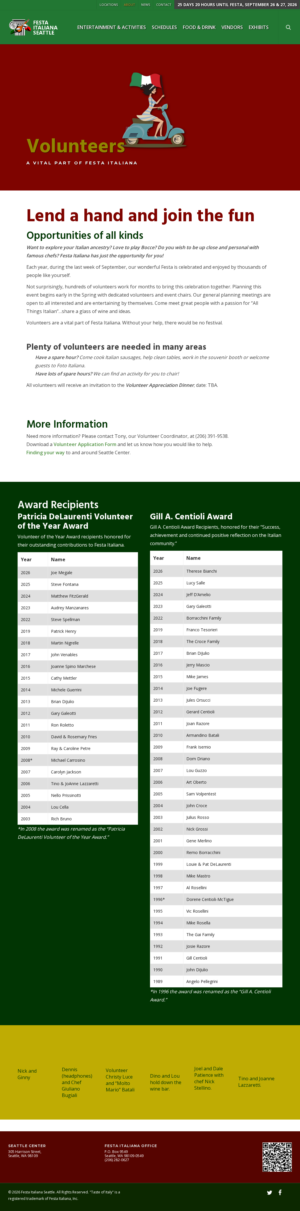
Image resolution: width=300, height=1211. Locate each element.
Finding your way (45, 452)
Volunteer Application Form (85, 444)
